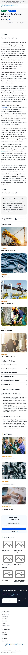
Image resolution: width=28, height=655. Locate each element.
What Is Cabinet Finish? (8, 357)
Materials (4, 274)
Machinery (4, 248)
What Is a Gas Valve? (7, 303)
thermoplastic (5, 107)
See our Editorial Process (8, 219)
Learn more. (20, 2)
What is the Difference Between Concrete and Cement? (19, 581)
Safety (4, 623)
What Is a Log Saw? (7, 330)
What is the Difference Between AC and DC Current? (7, 566)
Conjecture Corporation (15, 650)
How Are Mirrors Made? (9, 459)
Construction (6, 506)
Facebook (5, 641)
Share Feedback (21, 219)
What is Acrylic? (18, 564)
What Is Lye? (5, 580)
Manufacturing (7, 456)
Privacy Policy (4, 652)
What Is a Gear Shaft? (8, 484)
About (4, 632)
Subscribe (14, 528)
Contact (4, 634)
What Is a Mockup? (8, 509)
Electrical (4, 621)
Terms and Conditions (11, 652)
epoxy (3, 151)
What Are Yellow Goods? (8, 250)
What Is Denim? (5, 277)
